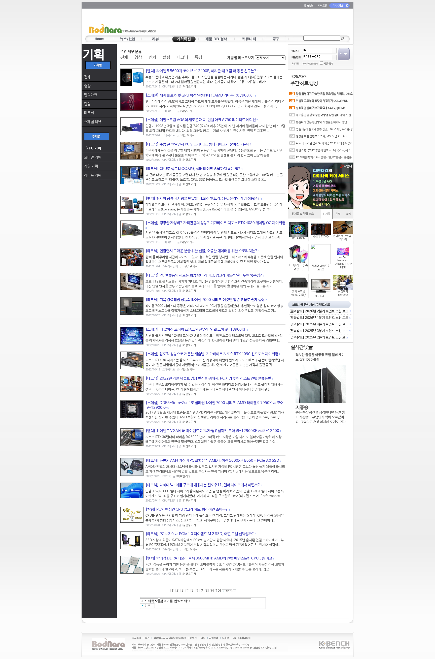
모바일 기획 (92, 157)
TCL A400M (299, 238)
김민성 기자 (189, 394)
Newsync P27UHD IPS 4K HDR (343, 264)
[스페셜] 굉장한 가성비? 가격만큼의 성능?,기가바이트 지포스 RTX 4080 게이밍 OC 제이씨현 (215, 223)
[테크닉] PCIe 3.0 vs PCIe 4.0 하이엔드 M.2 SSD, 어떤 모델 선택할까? (200, 534)
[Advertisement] (247, 23)
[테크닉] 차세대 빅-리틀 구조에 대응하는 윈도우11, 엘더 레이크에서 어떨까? (203, 485)
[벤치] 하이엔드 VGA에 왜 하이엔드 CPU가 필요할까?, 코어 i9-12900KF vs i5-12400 (212, 431)
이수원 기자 (183, 476)
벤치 (152, 57)
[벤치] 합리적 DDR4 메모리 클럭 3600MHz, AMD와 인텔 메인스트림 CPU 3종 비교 (209, 558)
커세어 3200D (321, 236)
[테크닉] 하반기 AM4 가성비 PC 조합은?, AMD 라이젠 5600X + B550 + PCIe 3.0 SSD (212, 460)
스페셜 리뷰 (92, 122)
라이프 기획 (92, 175)
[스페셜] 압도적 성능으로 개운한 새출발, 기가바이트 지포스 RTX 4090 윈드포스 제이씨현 (212, 354)
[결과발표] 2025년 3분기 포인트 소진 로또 (320, 331)
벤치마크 (90, 95)
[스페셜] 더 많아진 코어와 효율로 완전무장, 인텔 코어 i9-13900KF (196, 329)
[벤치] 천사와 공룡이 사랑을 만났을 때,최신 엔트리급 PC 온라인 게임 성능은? (203, 198)
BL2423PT (320, 296)
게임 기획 (91, 166)
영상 (87, 86)
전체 (87, 77)
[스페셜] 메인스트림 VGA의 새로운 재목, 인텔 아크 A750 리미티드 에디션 (201, 120)
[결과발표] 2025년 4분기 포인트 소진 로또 (320, 324)
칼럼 (87, 104)
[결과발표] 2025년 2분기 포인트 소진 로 (318, 337)
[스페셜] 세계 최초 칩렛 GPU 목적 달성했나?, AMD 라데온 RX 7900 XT (200, 95)
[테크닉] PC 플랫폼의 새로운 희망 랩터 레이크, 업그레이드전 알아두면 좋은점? (204, 275)
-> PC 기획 (92, 148)
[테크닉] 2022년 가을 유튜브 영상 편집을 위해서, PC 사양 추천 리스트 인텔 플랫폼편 (208, 378)
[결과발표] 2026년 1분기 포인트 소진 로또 (320, 318)
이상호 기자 (189, 86)
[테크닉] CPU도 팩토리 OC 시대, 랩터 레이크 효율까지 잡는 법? (193, 169)
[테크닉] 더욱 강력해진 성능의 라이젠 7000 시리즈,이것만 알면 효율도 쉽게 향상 (205, 300)
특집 (198, 57)
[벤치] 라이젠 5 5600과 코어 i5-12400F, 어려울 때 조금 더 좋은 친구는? (201, 71)
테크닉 (89, 113)
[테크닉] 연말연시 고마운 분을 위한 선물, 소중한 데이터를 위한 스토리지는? (202, 251)
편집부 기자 (191, 266)
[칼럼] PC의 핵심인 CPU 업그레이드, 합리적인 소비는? (187, 509)
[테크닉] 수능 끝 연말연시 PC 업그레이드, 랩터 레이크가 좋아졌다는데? (199, 144)
